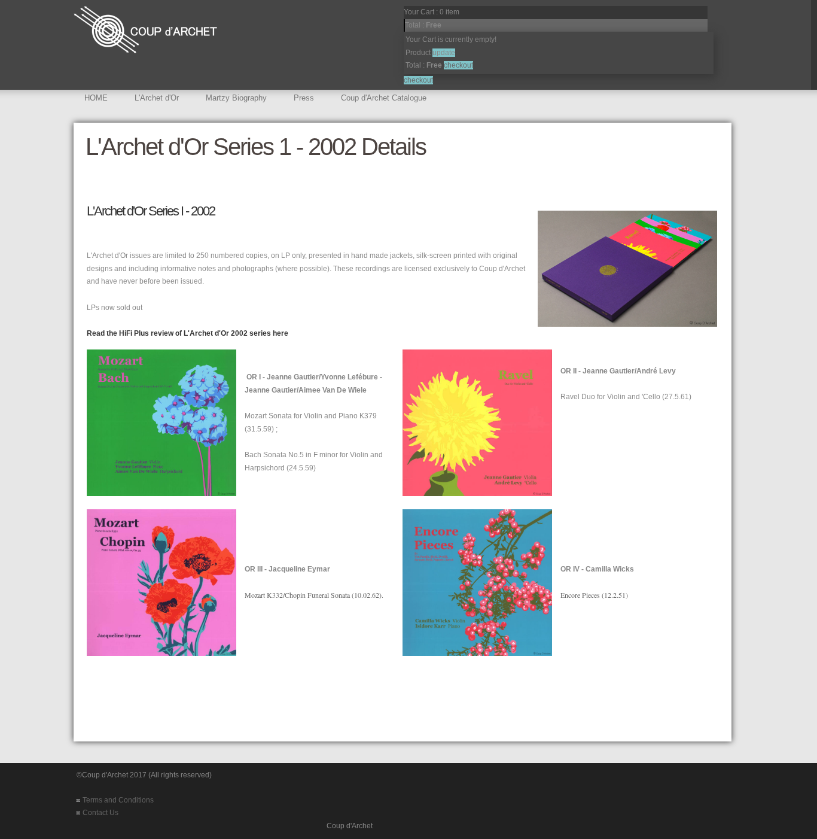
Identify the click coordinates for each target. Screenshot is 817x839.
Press (304, 97)
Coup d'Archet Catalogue (383, 97)
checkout (418, 80)
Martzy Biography (236, 97)
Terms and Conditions (118, 800)
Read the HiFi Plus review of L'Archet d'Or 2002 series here (187, 333)
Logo (151, 35)
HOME (96, 97)
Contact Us (100, 812)
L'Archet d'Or (157, 97)
